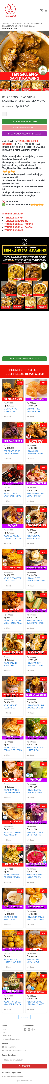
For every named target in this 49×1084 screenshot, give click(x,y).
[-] (25, 1029)
